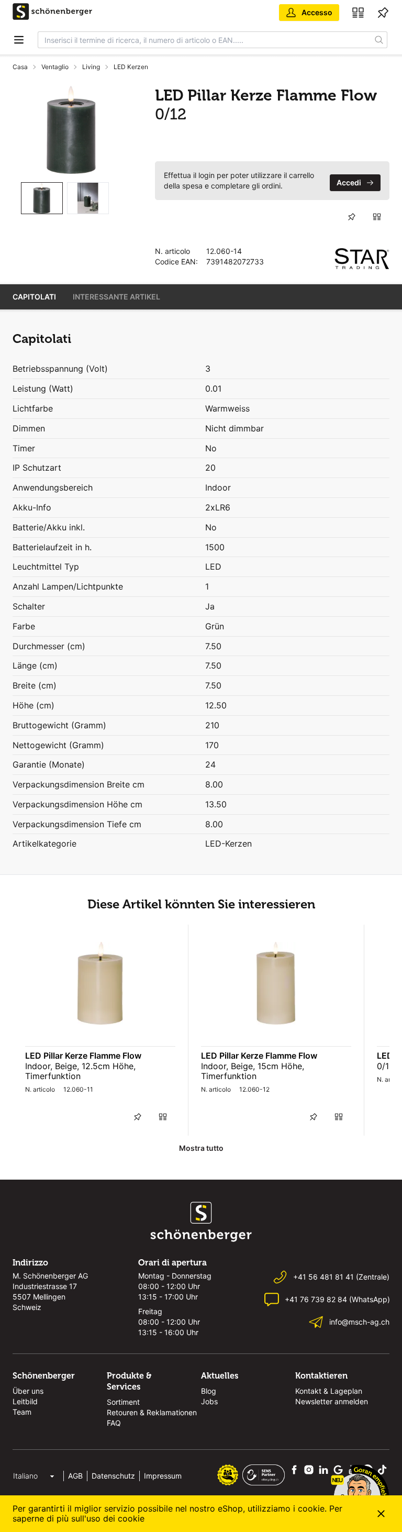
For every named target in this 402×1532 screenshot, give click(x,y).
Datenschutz (113, 1475)
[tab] (42, 198)
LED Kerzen (131, 67)
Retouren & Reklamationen (152, 1412)
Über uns (28, 1390)
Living (91, 67)
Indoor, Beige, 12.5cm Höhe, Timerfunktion (80, 1071)
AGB (75, 1475)
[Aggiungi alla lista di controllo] (351, 216)
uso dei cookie (115, 1518)
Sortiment (123, 1401)
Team (22, 1411)
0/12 (385, 1066)
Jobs (209, 1401)
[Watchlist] (383, 12)
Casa (20, 67)
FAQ (114, 1422)
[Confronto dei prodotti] (358, 12)
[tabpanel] (71, 130)
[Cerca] (379, 39)
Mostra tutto (201, 1148)
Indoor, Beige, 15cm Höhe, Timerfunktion (252, 1071)
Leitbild (25, 1401)
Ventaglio (55, 67)
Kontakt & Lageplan (328, 1390)
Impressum (163, 1475)
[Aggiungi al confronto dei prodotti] (376, 216)
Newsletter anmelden (331, 1401)
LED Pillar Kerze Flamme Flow (83, 1055)
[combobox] (205, 39)
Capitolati (34, 296)
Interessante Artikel (116, 296)
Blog (208, 1390)
